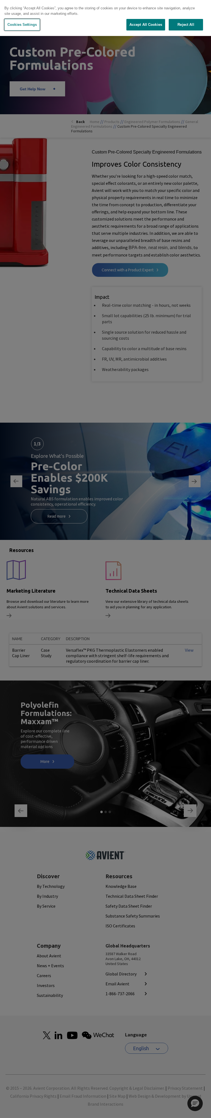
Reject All (185, 25)
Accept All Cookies (145, 25)
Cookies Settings (22, 25)
